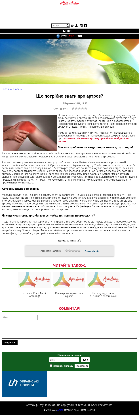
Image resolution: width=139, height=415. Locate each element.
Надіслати (10, 342)
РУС (64, 36)
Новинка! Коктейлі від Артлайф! (34, 294)
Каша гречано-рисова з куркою (69, 294)
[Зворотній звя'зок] (72, 25)
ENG (79, 36)
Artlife (60, 409)
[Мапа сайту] (76, 25)
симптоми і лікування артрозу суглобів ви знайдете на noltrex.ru (93, 140)
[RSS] (81, 25)
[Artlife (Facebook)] (85, 25)
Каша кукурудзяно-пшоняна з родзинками (103, 294)
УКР (71, 36)
